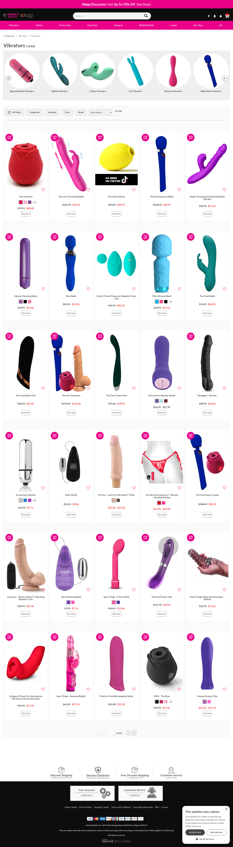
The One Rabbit (207, 296)
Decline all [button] (216, 832)
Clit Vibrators (135, 91)
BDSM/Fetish (146, 25)
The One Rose (25, 196)
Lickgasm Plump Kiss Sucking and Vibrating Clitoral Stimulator (25, 697)
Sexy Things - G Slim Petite (116, 596)
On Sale (118, 111)
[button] (21, 202)
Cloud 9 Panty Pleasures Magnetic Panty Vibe (116, 297)
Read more (196, 826)
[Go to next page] (128, 733)
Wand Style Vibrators (211, 91)
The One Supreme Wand (162, 196)
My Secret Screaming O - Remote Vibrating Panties (162, 496)
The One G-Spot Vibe (116, 395)
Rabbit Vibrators (60, 91)
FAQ (157, 807)
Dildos (39, 25)
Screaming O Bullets (26, 495)
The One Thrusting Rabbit (71, 196)
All (220, 25)
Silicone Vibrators (173, 91)
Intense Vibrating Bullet (25, 296)
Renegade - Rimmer (207, 395)
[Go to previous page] (104, 733)
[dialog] (206, 825)
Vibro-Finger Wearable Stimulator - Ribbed (207, 598)
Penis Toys (65, 25)
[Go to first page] (99, 733)
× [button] (226, 809)
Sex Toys (198, 25)
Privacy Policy (85, 807)
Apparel (118, 25)
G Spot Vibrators (97, 91)
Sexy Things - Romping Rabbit (71, 696)
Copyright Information (143, 807)
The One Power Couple (207, 495)
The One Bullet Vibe (26, 395)
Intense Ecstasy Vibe (207, 696)
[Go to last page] (134, 733)
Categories (9, 36)
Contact (164, 807)
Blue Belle (71, 296)
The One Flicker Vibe (162, 596)
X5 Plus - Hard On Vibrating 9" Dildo (116, 495)
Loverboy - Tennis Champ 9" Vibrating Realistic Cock (25, 598)
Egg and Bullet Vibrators (22, 91)
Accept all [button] (195, 832)
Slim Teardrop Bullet (71, 596)
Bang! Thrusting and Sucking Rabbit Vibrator (207, 197)
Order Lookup (71, 807)
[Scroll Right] (224, 78)
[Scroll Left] (8, 78)
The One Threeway (71, 395)
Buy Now (25, 214)
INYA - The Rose (162, 696)
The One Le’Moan (116, 196)
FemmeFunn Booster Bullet (162, 395)
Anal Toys (92, 25)
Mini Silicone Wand (161, 296)
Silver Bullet (71, 495)
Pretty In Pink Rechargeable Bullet (116, 696)
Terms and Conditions (121, 807)
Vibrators (14, 25)
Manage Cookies (101, 807)
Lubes (174, 25)
